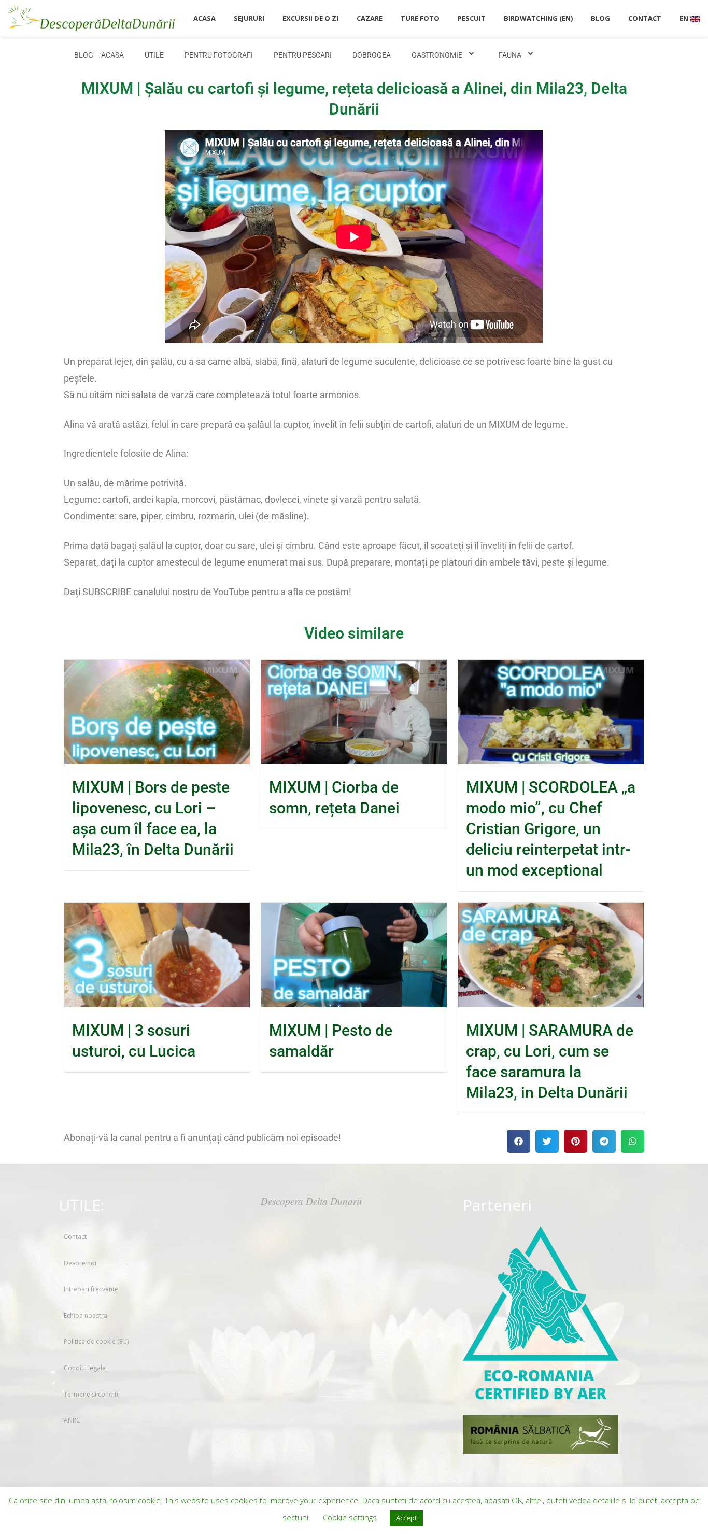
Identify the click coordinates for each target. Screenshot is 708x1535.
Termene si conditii (92, 1394)
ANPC (72, 1420)
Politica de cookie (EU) (96, 1341)
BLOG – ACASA (99, 55)
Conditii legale (85, 1367)
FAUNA (510, 55)
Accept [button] (406, 1518)
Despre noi (80, 1263)
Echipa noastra (85, 1315)
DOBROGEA (371, 55)
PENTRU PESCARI (303, 55)
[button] (518, 1141)
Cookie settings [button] (350, 1517)
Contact (75, 1236)
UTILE (154, 55)
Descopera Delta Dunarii (311, 1200)
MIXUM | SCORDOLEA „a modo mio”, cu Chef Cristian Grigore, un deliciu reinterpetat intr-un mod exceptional (550, 828)
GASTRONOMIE (437, 55)
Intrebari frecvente (91, 1289)
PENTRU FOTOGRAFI (219, 55)
